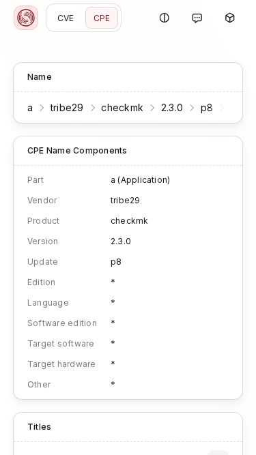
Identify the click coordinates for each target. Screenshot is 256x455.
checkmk (122, 107)
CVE (65, 18)
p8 (207, 107)
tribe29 (67, 107)
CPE (102, 18)
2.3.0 (172, 107)
